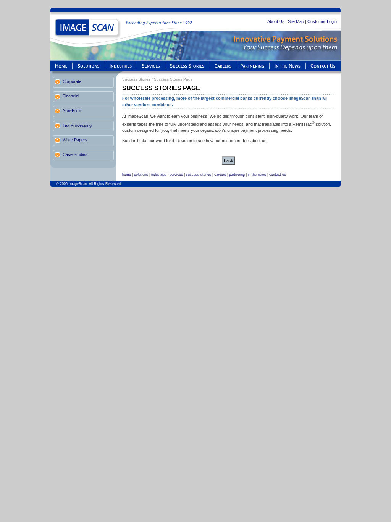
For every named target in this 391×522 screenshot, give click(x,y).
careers (220, 175)
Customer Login (322, 21)
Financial (71, 96)
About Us (275, 21)
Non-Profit (72, 110)
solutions (141, 175)
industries (158, 175)
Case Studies (75, 154)
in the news (257, 175)
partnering (237, 175)
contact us (277, 175)
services (176, 175)
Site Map (296, 21)
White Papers (75, 140)
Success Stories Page (173, 79)
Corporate (72, 81)
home (126, 175)
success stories (198, 175)
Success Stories (136, 79)
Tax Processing (77, 125)
